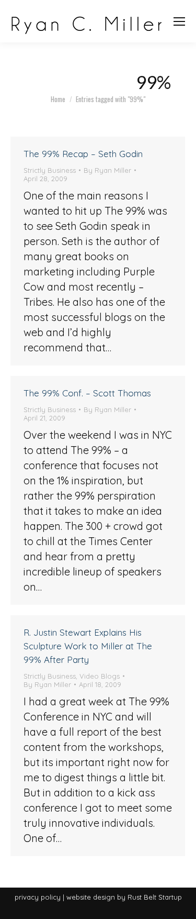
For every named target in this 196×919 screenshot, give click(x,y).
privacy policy (38, 897)
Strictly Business (50, 170)
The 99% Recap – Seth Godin (83, 153)
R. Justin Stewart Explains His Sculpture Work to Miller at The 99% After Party (88, 646)
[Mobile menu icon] (179, 21)
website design (90, 897)
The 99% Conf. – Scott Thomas (87, 392)
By (107, 170)
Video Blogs (99, 676)
